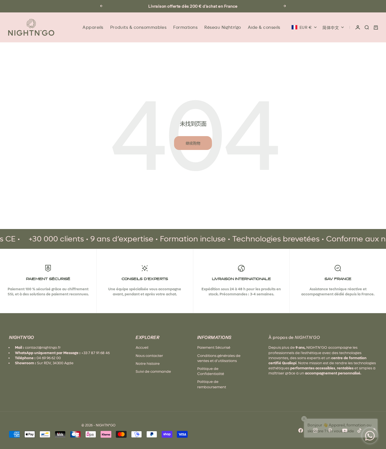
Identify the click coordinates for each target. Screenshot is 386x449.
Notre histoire (148, 363)
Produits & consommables (138, 27)
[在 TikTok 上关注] (359, 430)
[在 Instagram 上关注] (315, 430)
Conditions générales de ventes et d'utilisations (218, 358)
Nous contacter (149, 356)
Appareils (93, 27)
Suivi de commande (153, 371)
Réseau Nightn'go (222, 27)
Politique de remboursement (211, 384)
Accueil (142, 347)
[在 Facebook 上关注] (300, 430)
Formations (185, 27)
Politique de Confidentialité (210, 371)
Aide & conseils (264, 27)
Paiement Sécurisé (213, 347)
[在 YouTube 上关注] (345, 430)
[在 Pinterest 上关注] (330, 430)
